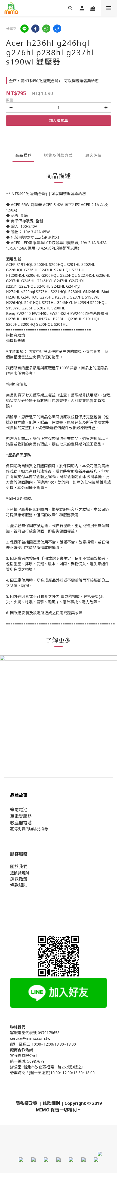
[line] (24, 28)
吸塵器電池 (21, 823)
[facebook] (35, 28)
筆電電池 (18, 810)
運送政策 (18, 879)
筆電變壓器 (21, 816)
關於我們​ (18, 866)
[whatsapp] (46, 28)
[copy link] (57, 28)
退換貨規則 (19, 872)
